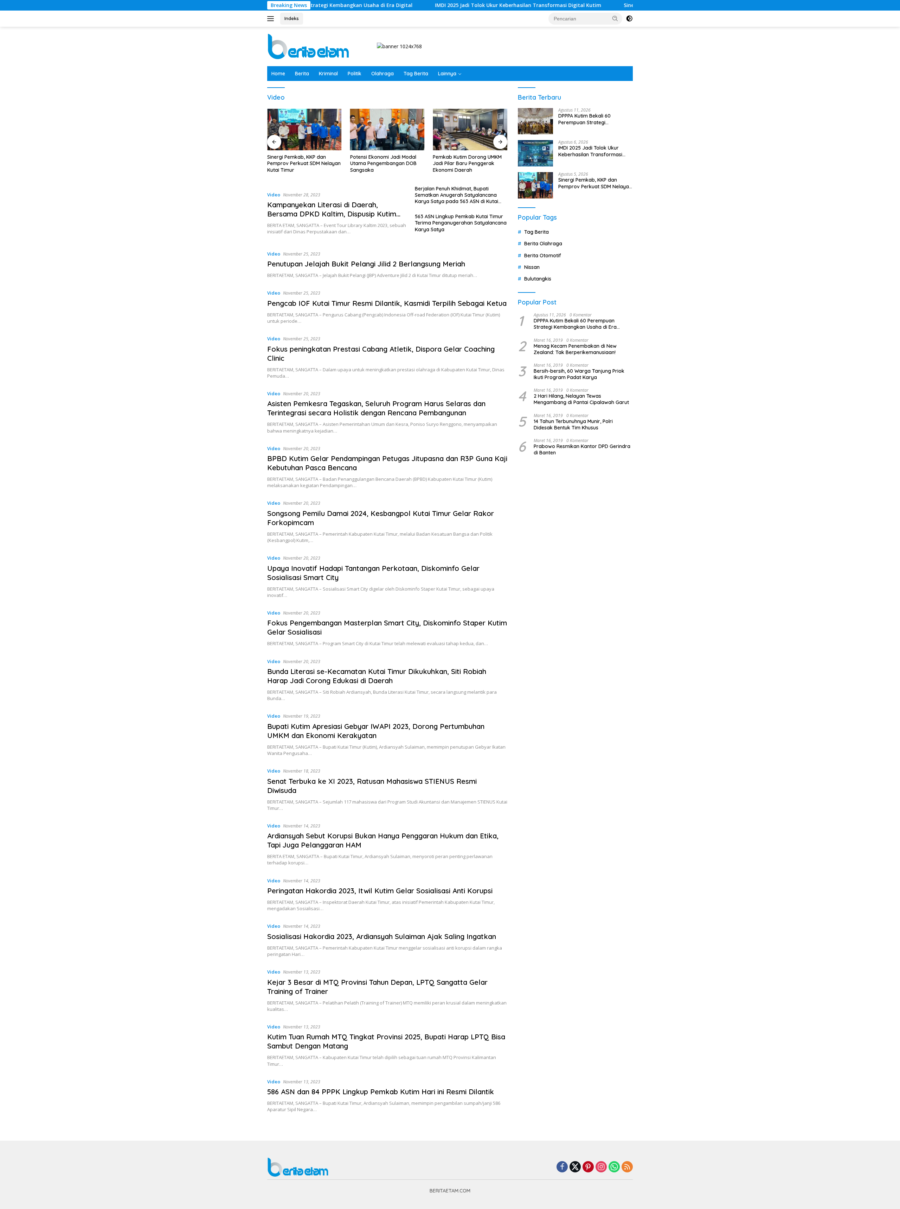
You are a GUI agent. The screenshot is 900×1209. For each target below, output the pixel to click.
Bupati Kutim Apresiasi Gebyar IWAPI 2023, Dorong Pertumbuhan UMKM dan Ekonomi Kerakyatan (375, 731)
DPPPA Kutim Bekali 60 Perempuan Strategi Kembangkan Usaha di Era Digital (589, 119)
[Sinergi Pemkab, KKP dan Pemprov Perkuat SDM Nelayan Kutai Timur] (304, 130)
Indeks (291, 18)
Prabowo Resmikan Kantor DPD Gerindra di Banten (582, 449)
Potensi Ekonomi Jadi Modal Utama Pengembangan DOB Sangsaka (383, 163)
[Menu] (272, 19)
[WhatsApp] (614, 1167)
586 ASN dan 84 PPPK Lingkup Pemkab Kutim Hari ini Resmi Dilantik (380, 1091)
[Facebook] (562, 1167)
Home (278, 73)
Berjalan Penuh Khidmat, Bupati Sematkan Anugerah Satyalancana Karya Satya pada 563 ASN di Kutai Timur (456, 195)
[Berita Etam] (309, 46)
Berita (302, 73)
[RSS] (627, 1167)
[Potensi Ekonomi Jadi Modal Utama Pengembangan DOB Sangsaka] (387, 130)
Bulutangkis (537, 279)
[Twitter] (575, 1167)
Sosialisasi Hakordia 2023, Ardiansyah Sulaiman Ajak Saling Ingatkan (381, 936)
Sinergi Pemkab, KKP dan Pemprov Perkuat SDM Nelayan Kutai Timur (304, 163)
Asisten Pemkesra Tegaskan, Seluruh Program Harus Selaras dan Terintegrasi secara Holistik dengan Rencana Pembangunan (376, 408)
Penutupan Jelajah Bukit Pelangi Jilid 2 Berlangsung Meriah (366, 263)
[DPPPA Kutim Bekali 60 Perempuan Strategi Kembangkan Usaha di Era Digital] (535, 121)
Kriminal (328, 73)
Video (273, 194)
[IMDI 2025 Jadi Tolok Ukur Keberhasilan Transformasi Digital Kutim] (535, 153)
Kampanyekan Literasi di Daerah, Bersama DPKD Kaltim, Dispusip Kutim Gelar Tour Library (331, 213)
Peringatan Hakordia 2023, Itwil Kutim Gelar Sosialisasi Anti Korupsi (380, 890)
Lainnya (447, 73)
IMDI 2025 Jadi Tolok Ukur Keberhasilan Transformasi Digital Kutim (476, 5)
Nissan (532, 267)
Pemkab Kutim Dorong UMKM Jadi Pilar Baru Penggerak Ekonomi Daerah (467, 163)
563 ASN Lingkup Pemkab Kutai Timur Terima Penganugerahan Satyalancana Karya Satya (461, 222)
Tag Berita (416, 73)
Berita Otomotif (542, 255)
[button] (615, 18)
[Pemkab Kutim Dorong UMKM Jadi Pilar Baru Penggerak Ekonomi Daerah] (470, 130)
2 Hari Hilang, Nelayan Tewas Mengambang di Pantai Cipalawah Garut (581, 399)
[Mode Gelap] (629, 19)
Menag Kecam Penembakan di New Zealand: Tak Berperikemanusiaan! (575, 349)
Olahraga (382, 73)
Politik (354, 73)
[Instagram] (601, 1167)
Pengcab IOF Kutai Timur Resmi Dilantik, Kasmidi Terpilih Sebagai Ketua (387, 303)
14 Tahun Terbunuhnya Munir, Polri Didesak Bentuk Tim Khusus (573, 424)
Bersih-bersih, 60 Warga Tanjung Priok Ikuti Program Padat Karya (579, 374)
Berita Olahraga (543, 243)
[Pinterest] (588, 1167)
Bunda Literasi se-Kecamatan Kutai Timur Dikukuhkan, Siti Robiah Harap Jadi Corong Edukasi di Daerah (376, 676)
